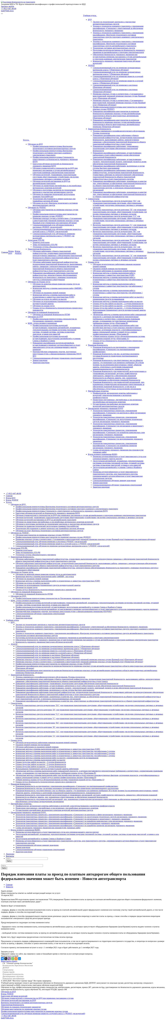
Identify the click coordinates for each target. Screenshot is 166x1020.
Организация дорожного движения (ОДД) (105, 408)
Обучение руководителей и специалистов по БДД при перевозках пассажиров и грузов (37, 998)
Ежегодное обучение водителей (14, 996)
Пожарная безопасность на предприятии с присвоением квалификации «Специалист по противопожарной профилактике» (116, 349)
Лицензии (151, 252)
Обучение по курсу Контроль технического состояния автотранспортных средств (49, 531)
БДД (90, 20)
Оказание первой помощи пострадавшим (110, 269)
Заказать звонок (7, 6)
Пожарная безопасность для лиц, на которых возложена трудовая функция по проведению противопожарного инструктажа (116, 356)
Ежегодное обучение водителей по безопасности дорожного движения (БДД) (53, 165)
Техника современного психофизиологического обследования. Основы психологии (50, 677)
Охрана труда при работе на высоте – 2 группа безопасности (118, 306)
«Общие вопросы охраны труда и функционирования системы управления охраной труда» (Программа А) (119, 337)
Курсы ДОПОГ (18, 252)
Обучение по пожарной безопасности (43, 312)
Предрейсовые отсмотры (98, 391)
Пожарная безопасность (98, 345)
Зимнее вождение (40, 360)
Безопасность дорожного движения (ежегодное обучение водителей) (44, 642)
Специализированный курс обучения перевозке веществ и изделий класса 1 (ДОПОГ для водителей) (57, 230)
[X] (5, 958)
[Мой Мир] (19, 958)
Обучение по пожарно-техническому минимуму (21, 1007)
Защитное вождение (41, 363)
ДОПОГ (91, 65)
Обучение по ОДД (35, 317)
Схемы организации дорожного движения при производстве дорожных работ (48, 828)
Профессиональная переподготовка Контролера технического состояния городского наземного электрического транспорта (52, 153)
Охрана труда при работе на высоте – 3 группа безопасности (118, 304)
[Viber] (9, 958)
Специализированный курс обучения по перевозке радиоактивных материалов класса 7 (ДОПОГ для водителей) (54, 236)
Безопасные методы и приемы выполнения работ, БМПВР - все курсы (45, 576)
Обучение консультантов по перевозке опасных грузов (23, 1009)
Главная (4, 252)
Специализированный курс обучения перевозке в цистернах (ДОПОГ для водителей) (53, 226)
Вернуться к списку (9, 961)
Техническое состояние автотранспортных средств (114, 48)
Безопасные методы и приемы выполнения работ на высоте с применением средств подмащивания (118, 298)
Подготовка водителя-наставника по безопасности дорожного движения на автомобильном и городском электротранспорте (119, 51)
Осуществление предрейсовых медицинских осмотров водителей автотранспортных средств (115, 405)
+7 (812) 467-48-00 (8, 9)
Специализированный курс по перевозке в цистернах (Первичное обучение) (47, 657)
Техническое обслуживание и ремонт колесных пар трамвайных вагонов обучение (54, 200)
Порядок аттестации (41, 242)
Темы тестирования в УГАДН (45, 245)
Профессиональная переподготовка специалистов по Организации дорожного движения (55, 320)
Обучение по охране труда (44, 306)
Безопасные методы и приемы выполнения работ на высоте (118, 301)
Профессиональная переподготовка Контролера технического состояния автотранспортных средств (54, 147)
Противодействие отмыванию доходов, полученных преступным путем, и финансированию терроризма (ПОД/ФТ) (57, 354)
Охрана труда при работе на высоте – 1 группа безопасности (118, 308)
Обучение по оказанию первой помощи (49, 293)
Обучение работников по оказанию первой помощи (114, 271)
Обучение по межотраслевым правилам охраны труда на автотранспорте (46, 574)
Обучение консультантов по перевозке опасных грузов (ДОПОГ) (43, 535)
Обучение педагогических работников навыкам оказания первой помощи (46, 742)
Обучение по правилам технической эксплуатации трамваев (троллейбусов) (47, 526)
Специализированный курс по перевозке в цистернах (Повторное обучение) (47, 655)
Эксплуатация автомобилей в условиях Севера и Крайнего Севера (43, 839)
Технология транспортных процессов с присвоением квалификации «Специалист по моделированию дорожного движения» (118, 439)
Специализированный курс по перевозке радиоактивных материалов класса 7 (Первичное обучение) (116, 73)
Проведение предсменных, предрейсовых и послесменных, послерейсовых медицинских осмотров (117, 401)
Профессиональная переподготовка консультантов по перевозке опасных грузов (34, 1011)
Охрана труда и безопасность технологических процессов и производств (46, 590)
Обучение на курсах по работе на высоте (50, 299)
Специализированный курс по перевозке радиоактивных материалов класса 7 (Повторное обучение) (116, 69)
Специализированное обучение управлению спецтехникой (57, 358)
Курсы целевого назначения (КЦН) (102, 454)
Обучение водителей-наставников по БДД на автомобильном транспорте (51, 182)
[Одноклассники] (16, 958)
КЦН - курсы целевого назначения (42, 323)
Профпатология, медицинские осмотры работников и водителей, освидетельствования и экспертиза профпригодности (115, 395)
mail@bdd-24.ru (7, 11)
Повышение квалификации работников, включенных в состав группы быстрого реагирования (119, 167)
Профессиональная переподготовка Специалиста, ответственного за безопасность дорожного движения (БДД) (55, 159)
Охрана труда (93, 262)
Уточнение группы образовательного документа (53, 247)
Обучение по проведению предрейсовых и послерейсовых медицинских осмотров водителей (57, 187)
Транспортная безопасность (39, 249)
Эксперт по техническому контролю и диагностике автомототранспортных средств (114, 23)
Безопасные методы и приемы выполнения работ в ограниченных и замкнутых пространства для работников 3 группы (118, 279)
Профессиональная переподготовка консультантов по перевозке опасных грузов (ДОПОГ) (55, 215)
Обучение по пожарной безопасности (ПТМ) (51, 314)
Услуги (26, 140)
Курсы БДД (11, 252)
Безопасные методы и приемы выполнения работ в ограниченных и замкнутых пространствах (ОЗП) (54, 296)
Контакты (160, 252)
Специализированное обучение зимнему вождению (114, 480)
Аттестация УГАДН (36, 240)
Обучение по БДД (35, 144)
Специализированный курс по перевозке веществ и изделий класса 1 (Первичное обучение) (118, 82)
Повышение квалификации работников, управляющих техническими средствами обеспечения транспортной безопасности (115, 148)
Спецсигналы (93, 199)
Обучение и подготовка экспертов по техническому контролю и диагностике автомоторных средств (54, 191)
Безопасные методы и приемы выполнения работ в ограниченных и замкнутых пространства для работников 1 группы (118, 292)
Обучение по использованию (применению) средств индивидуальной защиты (48, 585)
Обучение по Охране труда (39, 282)
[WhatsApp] (12, 958)
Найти (9, 861)
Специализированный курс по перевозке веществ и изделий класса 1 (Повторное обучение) (118, 77)
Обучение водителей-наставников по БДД (18, 1000)
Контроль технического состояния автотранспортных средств (26, 1003)
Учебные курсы (90, 15)
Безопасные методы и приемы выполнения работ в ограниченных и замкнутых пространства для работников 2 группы (118, 286)
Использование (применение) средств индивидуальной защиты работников (47, 769)
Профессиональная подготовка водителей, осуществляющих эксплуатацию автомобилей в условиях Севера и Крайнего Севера (57, 338)
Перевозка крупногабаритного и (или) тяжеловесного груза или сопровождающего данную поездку (119, 457)
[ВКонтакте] (2, 958)
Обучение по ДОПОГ (37, 207)
